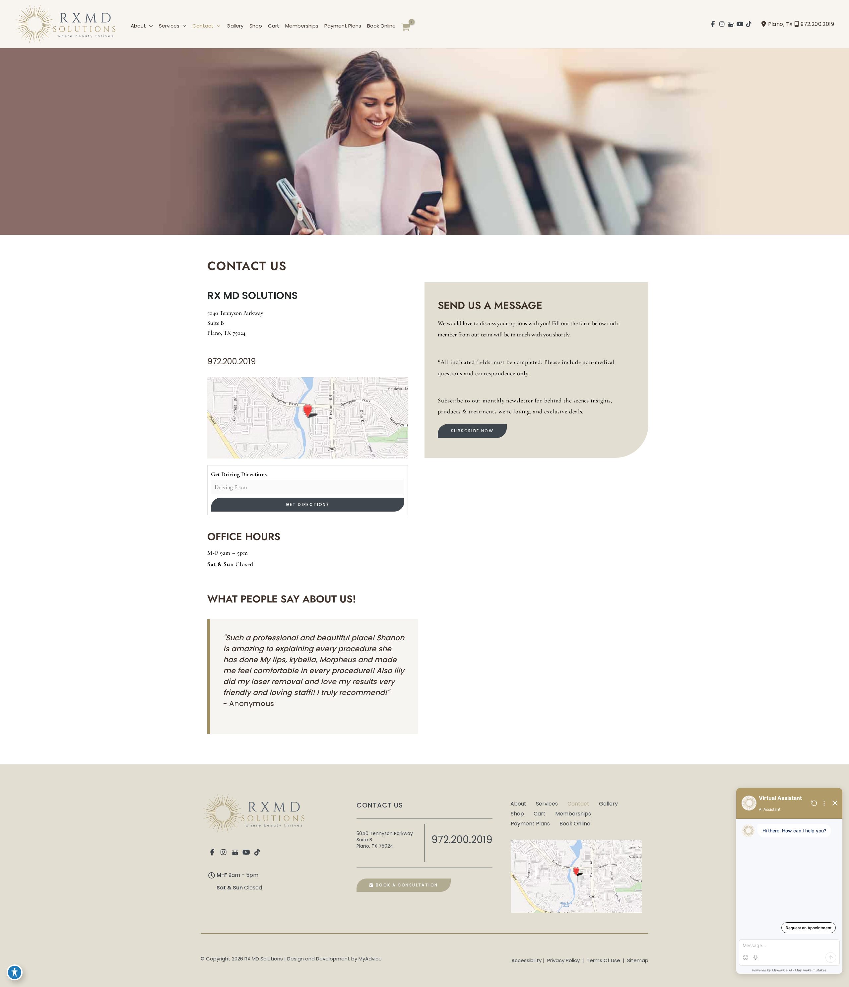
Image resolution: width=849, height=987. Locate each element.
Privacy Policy (563, 960)
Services (547, 803)
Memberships (573, 813)
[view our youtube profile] (740, 24)
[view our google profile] (731, 24)
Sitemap (637, 960)
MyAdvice (370, 958)
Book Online (574, 823)
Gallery (608, 803)
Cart (540, 813)
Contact (578, 803)
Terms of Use (603, 960)
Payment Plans (530, 823)
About (518, 803)
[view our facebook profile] (713, 24)
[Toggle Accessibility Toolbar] (15, 972)
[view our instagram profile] (722, 24)
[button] (149, 26)
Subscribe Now (472, 431)
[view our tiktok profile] (749, 24)
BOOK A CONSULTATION (406, 885)
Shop (517, 813)
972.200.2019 (817, 24)
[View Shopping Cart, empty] (405, 27)
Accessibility (526, 960)
